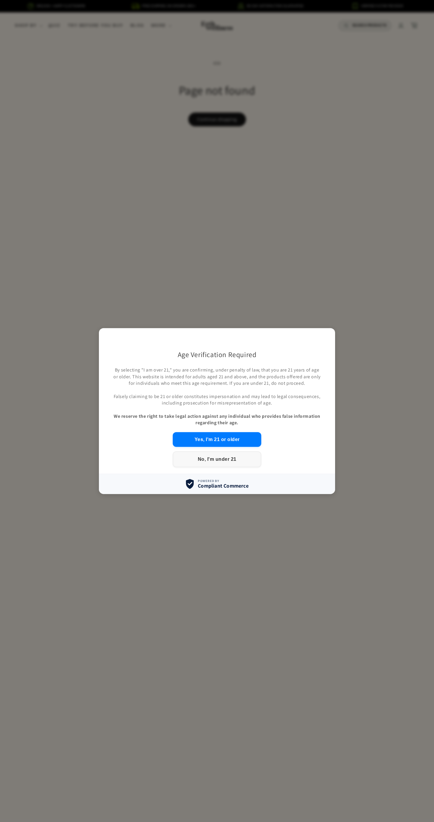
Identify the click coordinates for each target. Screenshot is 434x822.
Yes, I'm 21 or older (217, 439)
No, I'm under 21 (217, 458)
